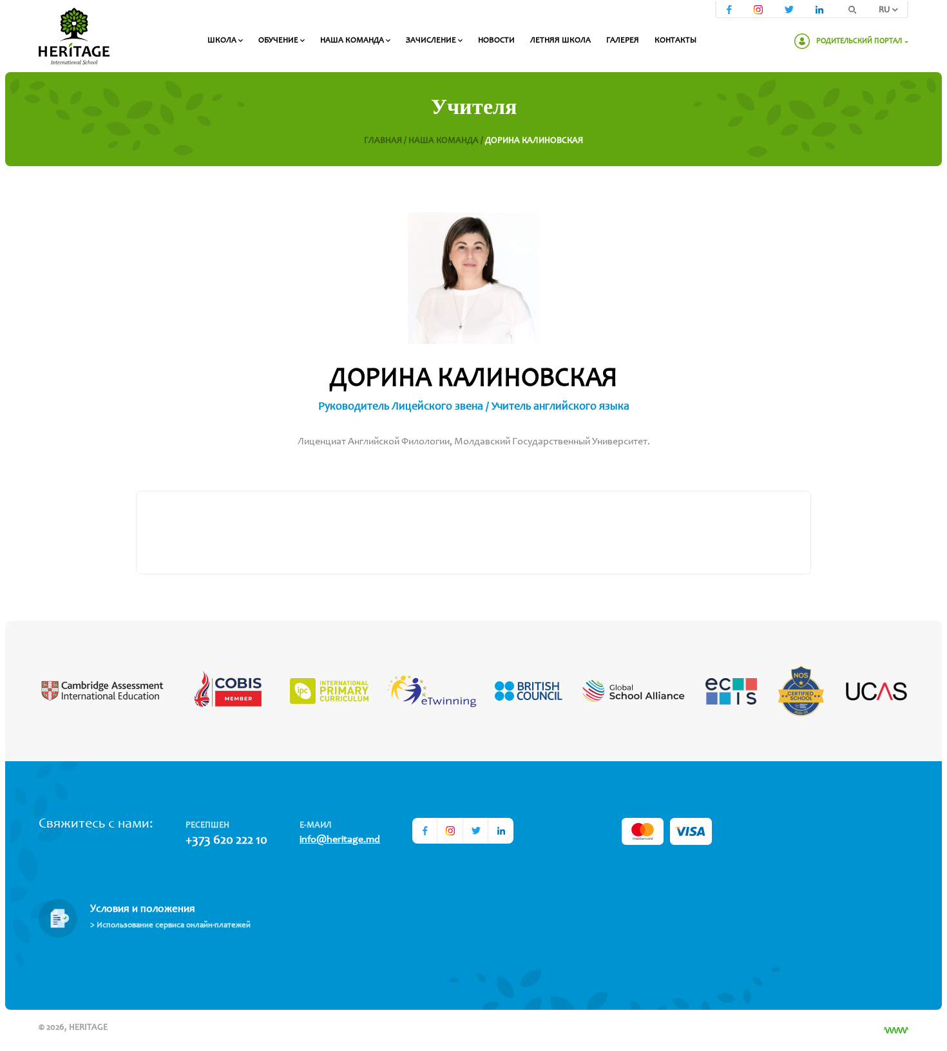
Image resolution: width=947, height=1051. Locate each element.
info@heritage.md (340, 840)
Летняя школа (560, 41)
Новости (496, 41)
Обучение (279, 41)
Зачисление (432, 41)
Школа (222, 41)
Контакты (675, 41)
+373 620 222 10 (226, 841)
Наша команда (353, 41)
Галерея (622, 41)
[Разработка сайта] (896, 1030)
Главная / (386, 141)
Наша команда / (446, 141)
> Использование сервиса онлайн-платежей (170, 926)
